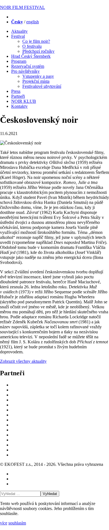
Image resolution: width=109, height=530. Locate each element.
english (32, 21)
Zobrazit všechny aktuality (23, 361)
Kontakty (19, 106)
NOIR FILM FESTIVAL (22, 7)
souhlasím (17, 523)
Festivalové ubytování (41, 86)
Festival (18, 36)
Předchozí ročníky (38, 51)
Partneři (18, 96)
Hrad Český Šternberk (31, 56)
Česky (17, 21)
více (3, 523)
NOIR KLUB (23, 101)
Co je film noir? (36, 41)
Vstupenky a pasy (38, 76)
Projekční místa (35, 81)
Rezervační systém (27, 66)
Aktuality (19, 31)
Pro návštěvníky (25, 71)
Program (18, 61)
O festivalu (32, 46)
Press (15, 91)
